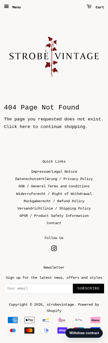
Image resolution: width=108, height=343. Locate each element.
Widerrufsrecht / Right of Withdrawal (54, 194)
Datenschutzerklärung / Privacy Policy (54, 179)
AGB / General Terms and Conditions (54, 186)
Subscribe (88, 288)
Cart (99, 7)
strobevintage (60, 305)
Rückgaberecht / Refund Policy (54, 201)
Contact (54, 223)
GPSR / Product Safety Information (54, 216)
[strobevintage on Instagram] (54, 250)
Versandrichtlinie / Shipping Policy (54, 208)
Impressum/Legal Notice (54, 172)
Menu (15, 7)
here (25, 126)
